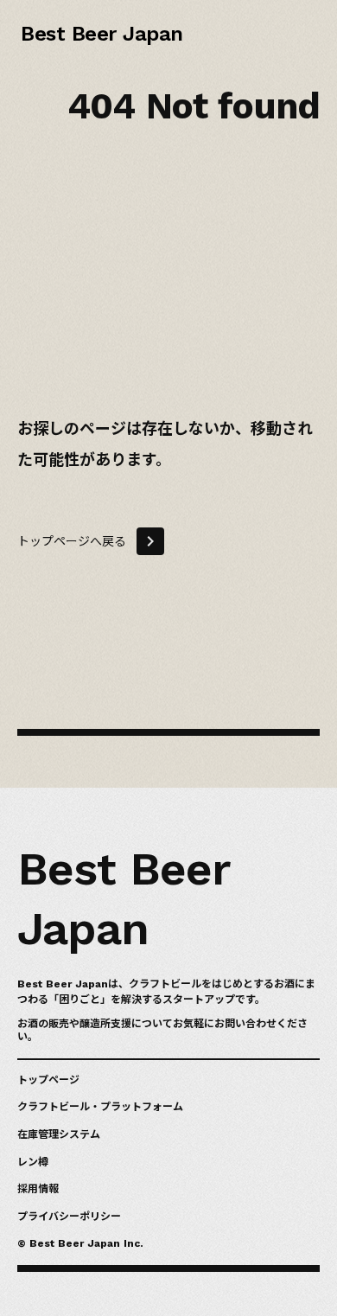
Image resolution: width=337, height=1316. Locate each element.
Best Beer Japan (98, 30)
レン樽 (32, 1162)
